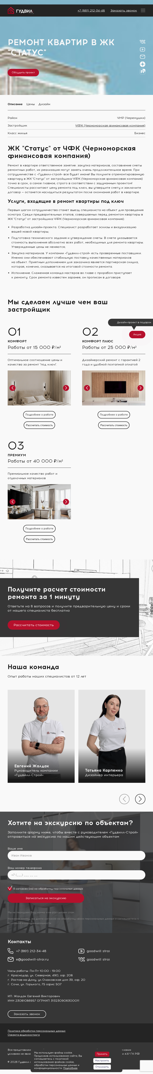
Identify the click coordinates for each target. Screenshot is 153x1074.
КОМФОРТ (17, 341)
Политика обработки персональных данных (36, 1031)
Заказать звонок (123, 10)
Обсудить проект (23, 72)
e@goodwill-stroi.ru (32, 959)
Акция (137, 334)
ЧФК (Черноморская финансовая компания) (110, 125)
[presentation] (124, 799)
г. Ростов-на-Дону (22, 980)
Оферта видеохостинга (24, 1034)
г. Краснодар (18, 975)
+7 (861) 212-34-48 (91, 10)
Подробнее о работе (39, 414)
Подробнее (70, 1068)
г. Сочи (13, 984)
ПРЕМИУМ (17, 455)
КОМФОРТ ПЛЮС (97, 341)
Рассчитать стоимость (39, 425)
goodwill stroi (98, 951)
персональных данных (68, 888)
